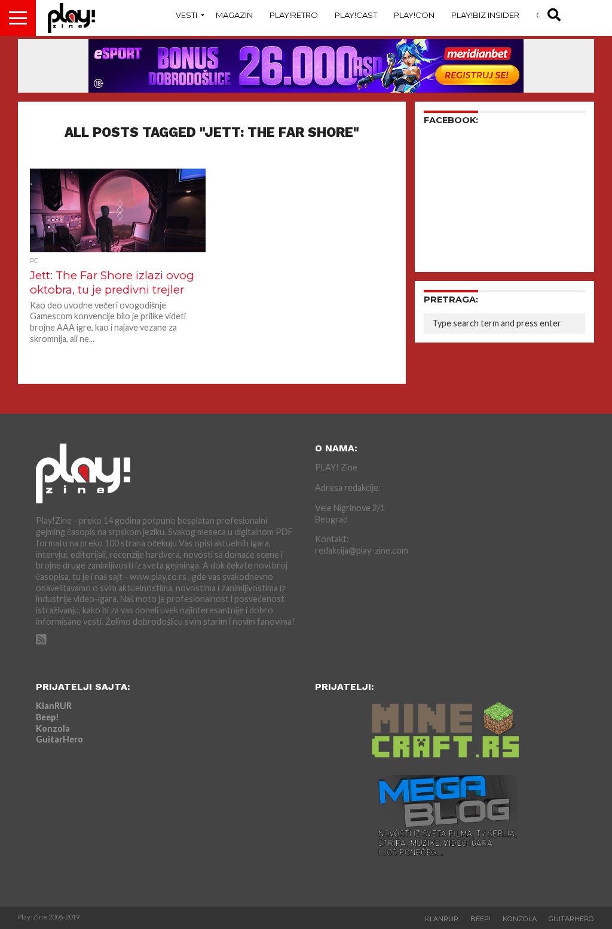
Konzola (53, 728)
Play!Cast (356, 15)
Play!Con (414, 15)
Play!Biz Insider (485, 15)
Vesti (186, 15)
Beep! (47, 717)
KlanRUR (54, 706)
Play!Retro (294, 15)
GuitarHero (59, 739)
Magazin (234, 15)
